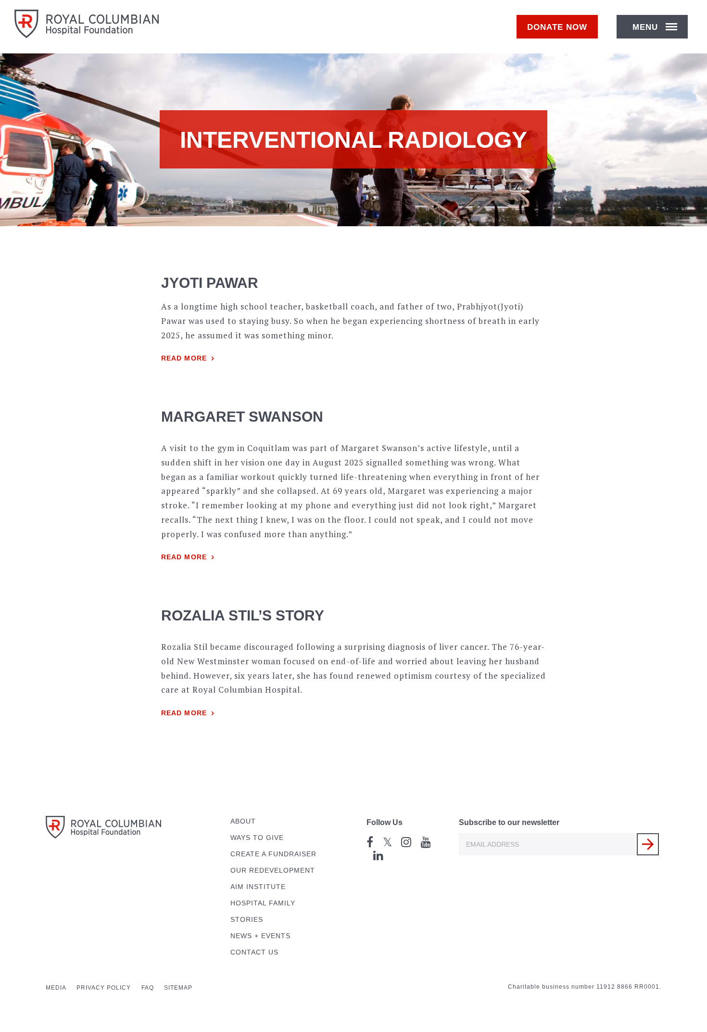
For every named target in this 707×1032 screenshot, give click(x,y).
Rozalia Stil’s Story (242, 615)
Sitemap (178, 988)
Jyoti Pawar (209, 283)
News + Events (260, 936)
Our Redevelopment (272, 870)
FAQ (147, 988)
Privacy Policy (103, 988)
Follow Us (384, 822)
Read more (184, 358)
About (243, 821)
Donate (557, 27)
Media (56, 988)
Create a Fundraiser (273, 854)
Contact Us (254, 952)
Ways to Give (257, 837)
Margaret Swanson (242, 417)
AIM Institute (258, 886)
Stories (246, 919)
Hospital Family (262, 903)
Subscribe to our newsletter (509, 822)
